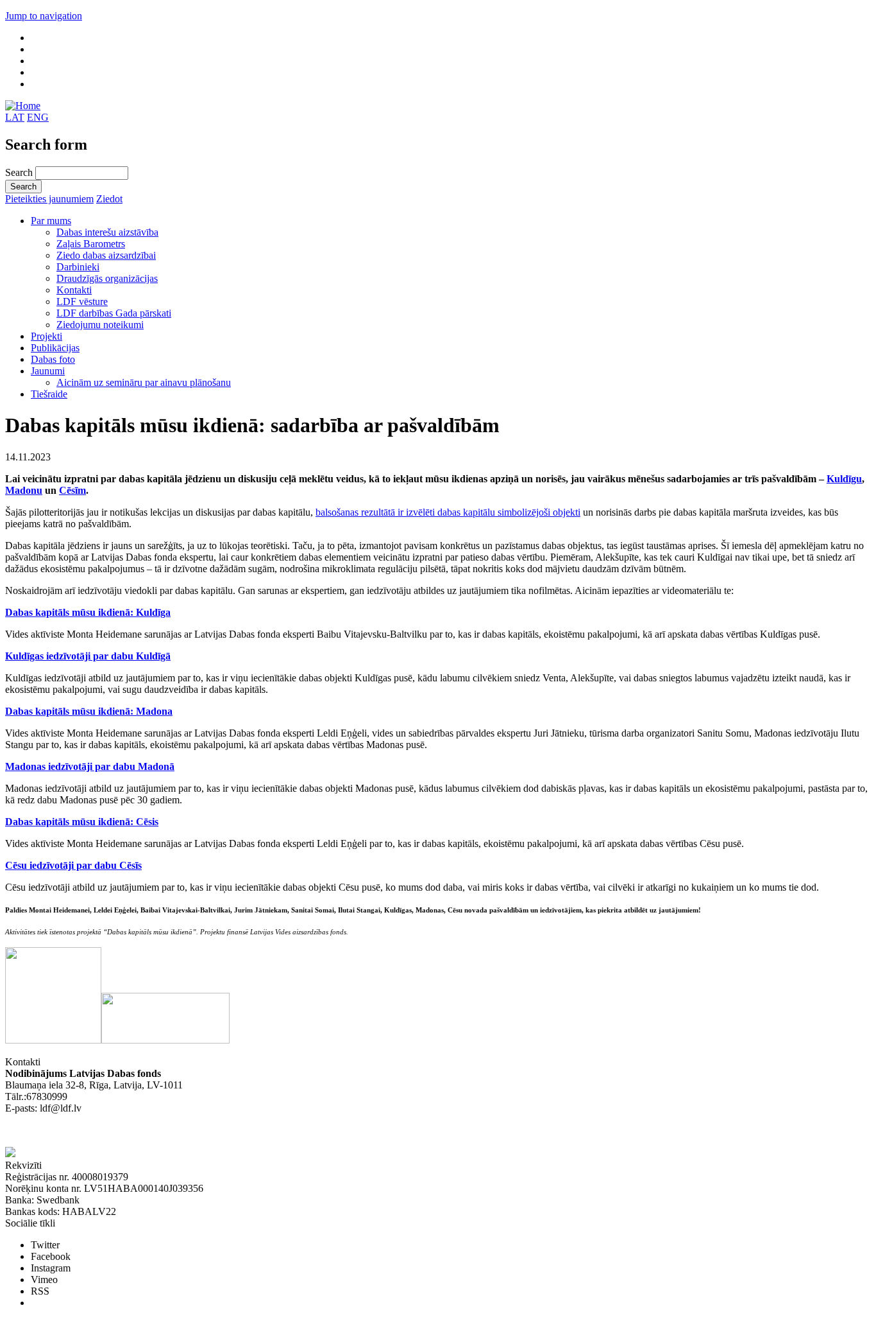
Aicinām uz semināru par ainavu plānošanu (143, 382)
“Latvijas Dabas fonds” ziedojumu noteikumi (96, 1131)
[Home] (22, 105)
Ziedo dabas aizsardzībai (106, 255)
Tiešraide (49, 394)
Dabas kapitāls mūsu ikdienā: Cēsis (81, 821)
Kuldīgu (844, 478)
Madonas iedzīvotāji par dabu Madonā (89, 766)
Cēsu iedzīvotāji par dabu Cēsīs (73, 865)
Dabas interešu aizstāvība (107, 232)
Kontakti (74, 289)
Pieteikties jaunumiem (49, 198)
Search (20, 172)
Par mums (51, 220)
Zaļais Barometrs (90, 243)
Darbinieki (77, 266)
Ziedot (109, 198)
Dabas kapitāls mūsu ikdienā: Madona (89, 711)
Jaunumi (48, 370)
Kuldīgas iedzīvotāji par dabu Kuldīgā (88, 656)
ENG (38, 117)
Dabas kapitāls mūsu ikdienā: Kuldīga (88, 612)
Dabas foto (53, 359)
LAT (14, 117)
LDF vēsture (82, 301)
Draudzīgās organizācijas (107, 278)
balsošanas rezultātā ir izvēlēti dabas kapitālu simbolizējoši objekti (448, 512)
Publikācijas (55, 347)
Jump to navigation (43, 15)
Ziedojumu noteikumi (100, 324)
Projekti (46, 336)
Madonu (23, 490)
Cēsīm (72, 490)
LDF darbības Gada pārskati (113, 313)
